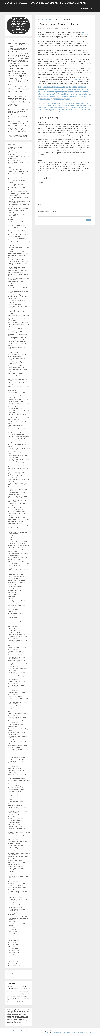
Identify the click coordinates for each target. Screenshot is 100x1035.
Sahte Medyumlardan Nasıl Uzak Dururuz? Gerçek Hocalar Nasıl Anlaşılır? (17, 311)
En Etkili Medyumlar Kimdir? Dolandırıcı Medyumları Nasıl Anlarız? (18, 170)
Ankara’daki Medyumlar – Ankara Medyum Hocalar (17, 718)
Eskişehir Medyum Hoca (15, 826)
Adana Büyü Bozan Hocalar (16, 759)
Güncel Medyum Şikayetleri (16, 506)
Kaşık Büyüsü (12, 615)
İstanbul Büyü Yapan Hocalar (16, 661)
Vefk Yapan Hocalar (13, 609)
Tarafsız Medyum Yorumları (16, 367)
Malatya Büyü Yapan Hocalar (16, 708)
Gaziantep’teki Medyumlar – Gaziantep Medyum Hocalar (16, 686)
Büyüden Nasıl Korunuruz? (15, 586)
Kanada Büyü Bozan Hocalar (16, 845)
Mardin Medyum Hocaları (15, 851)
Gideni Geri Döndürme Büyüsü (16, 582)
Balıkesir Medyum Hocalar (15, 866)
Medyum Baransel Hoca (15, 905)
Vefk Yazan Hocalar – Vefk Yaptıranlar (18, 436)
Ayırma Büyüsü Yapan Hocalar (16, 580)
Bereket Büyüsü (12, 584)
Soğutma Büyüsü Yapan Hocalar (17, 191)
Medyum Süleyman (13, 940)
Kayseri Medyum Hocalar (15, 860)
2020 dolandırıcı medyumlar (19, 993)
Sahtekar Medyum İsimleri (15, 373)
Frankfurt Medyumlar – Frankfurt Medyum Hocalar (17, 693)
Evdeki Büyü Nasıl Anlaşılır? (16, 521)
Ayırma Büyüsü (12, 620)
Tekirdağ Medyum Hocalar (15, 801)
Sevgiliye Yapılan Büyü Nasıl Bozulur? (18, 530)
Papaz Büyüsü (12, 611)
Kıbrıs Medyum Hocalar (14, 796)
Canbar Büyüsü (12, 617)
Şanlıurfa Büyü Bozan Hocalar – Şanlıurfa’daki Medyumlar (17, 804)
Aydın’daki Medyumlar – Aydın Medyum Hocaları (16, 838)
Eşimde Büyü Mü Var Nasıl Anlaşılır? (18, 463)
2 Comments (66, 28)
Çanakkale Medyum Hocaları (16, 789)
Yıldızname (11, 539)
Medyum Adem (12, 938)
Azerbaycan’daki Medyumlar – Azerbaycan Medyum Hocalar (16, 786)
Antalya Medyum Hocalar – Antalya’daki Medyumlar (16, 848)
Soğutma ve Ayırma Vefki (15, 603)
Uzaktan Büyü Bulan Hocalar (16, 251)
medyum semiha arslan (83, 109)
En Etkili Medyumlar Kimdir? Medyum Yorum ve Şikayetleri (18, 235)
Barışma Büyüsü (12, 390)
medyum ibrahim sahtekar (77, 105)
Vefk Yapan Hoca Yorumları (16, 304)
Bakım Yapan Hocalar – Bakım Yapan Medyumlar (18, 108)
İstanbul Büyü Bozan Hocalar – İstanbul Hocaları (17, 775)
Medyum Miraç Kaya (14, 965)
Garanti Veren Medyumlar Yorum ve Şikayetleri (18, 44)
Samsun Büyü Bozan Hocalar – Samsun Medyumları (17, 863)
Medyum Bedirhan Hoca (15, 907)
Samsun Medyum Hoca (14, 824)
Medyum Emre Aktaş (14, 952)
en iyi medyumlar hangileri (20, 989)
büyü (82, 32)
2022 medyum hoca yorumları (23, 998)
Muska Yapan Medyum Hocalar (17, 601)
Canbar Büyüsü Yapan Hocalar (16, 517)
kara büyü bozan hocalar (21, 1001)
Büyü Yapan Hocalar (14, 565)
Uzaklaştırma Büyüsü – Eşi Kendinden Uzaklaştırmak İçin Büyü (18, 194)
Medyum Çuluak (12, 963)
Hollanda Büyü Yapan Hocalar (16, 755)
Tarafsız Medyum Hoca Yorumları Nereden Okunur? (17, 456)
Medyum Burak (12, 931)
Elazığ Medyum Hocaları (15, 772)
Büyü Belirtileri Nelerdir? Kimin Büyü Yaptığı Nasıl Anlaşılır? (18, 297)
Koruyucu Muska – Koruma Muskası (18, 543)
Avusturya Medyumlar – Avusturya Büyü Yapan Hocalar (18, 663)
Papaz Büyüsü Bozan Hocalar (16, 151)
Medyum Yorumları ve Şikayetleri (17, 541)
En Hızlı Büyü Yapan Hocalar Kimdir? (18, 261)
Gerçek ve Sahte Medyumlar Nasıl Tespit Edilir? (16, 56)
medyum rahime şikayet (59, 109)
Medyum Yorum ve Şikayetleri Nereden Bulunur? (16, 267)
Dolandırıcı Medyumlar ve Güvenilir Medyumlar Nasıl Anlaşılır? (18, 400)
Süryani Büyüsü (12, 626)
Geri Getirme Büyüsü (14, 630)
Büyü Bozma (16, 53)
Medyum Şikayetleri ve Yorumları (17, 557)
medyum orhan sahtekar (79, 107)
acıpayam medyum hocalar (21, 999)
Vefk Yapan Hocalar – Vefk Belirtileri (18, 322)
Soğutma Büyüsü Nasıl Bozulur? (17, 439)
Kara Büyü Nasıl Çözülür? (15, 528)
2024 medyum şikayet (18, 988)
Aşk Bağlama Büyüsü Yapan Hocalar (18, 570)
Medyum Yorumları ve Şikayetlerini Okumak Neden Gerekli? (18, 497)
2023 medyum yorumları (18, 987)
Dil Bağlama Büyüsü (14, 568)
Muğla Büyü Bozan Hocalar (16, 791)
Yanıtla (39, 156)
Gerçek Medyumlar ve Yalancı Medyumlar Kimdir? (16, 476)
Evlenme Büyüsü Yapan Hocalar (17, 548)
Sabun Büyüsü (12, 599)
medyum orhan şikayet (44, 109)
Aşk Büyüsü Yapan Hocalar (15, 281)
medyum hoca (77, 79)
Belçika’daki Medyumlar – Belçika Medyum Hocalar (17, 811)
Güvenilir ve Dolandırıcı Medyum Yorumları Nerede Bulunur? (17, 407)
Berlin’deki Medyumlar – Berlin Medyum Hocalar (16, 682)
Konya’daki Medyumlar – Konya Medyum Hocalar (17, 678)
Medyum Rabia (12, 921)
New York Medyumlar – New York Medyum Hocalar (17, 689)
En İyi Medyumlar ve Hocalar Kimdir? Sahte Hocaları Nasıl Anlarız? (18, 418)
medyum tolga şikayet (11, 1003)
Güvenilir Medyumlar (57, 1032)
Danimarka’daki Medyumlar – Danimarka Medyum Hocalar (16, 762)
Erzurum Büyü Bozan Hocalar (16, 706)
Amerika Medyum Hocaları (15, 818)
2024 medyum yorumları (20, 996)
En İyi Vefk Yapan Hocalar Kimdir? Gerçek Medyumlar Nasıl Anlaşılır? (17, 340)
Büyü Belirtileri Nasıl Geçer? (16, 613)
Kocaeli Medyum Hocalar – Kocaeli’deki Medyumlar (16, 821)
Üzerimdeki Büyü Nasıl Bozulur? (17, 332)
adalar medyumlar (11, 999)
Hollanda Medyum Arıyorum (16, 753)
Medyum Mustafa (13, 927)
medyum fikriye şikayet (45, 105)
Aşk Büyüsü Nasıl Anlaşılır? (15, 523)
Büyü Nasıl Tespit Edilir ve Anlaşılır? (18, 511)
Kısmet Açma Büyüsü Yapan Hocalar (18, 563)
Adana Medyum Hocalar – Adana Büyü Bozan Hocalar (17, 892)
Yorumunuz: (41, 182)
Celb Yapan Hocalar (13, 572)
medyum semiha (71, 109)
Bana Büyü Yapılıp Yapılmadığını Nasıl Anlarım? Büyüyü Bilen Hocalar (18, 460)
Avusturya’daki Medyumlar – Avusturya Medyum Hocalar (16, 769)
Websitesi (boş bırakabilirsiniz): (47, 211)
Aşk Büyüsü (11, 596)
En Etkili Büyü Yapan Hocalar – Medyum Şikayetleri (16, 214)
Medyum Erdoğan (13, 942)
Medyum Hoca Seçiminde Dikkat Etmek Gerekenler (17, 532)
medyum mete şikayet (64, 107)
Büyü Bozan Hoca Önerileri (15, 365)
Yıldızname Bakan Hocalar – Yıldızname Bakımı (16, 351)
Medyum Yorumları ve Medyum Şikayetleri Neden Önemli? (17, 589)
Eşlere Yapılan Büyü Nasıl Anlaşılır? (18, 526)
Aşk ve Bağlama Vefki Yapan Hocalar (18, 519)
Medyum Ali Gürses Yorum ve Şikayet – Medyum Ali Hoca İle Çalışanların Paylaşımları (18, 918)
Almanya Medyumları (14, 727)
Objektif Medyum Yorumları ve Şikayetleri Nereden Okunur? (16, 473)
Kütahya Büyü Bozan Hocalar (16, 778)
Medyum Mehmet (13, 961)
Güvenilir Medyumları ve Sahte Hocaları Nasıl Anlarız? (16, 493)
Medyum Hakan (12, 936)
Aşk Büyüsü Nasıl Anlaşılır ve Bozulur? (19, 253)
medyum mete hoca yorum (50, 107)
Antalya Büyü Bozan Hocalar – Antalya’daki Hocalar (17, 913)
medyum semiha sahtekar (45, 111)
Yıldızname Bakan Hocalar (15, 632)
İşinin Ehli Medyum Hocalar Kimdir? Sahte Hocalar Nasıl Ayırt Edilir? (18, 271)
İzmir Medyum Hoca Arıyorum (16, 634)
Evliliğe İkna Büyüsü (13, 628)
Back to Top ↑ (91, 1032)
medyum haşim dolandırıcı (19, 994)
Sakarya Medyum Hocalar (15, 874)
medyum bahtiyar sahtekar (65, 103)
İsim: (39, 197)
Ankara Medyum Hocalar (15, 696)
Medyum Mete (12, 946)
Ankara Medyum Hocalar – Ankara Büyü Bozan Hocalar (18, 746)
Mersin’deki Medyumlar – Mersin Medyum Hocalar (17, 648)
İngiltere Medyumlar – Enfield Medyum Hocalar (16, 673)
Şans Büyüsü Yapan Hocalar (16, 561)
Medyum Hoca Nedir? (14, 160)
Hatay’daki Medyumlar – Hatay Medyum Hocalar (17, 657)
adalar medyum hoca (12, 986)
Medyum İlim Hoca (13, 944)
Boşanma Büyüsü (13, 487)
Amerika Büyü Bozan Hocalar (16, 883)
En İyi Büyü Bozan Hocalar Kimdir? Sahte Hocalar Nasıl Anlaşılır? (18, 484)
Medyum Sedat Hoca (14, 948)
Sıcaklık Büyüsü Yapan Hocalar (16, 605)
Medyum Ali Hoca (13, 957)
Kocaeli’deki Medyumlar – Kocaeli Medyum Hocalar (17, 637)
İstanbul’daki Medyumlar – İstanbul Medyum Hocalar (18, 699)
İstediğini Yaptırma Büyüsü (15, 295)
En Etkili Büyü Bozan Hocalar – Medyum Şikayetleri (17, 185)
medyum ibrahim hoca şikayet (60, 105)
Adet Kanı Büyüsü (13, 624)
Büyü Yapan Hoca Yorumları (16, 432)
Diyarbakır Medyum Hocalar (16, 885)
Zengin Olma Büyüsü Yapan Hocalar (18, 545)
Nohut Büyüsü (12, 592)
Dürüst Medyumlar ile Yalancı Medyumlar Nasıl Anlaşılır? (16, 508)
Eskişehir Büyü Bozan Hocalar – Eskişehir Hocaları (17, 909)
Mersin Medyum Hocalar (15, 794)
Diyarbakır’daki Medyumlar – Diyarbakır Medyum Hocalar (16, 652)
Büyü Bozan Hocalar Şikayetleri (17, 225)
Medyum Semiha (13, 955)
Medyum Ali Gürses (16, 115)
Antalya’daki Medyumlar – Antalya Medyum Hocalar (17, 702)
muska (89, 32)
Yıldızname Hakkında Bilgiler (16, 622)
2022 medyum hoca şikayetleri (20, 991)
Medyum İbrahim (13, 903)
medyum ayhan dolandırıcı (49, 103)
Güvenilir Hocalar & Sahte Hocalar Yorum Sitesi (17, 76)
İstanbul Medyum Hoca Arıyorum (17, 676)
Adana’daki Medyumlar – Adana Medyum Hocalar (17, 733)
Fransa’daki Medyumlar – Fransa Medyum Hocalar (17, 721)
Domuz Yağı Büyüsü (14, 594)
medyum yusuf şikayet (60, 111)
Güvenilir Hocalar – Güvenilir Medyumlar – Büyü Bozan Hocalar (45, 3)
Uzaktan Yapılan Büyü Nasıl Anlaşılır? (18, 338)
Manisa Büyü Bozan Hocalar (16, 872)
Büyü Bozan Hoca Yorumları (16, 259)
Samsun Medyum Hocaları (15, 655)
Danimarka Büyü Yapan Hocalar (17, 895)
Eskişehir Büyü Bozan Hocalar (16, 757)
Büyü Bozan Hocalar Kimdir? (16, 434)
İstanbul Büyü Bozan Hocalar (16, 666)
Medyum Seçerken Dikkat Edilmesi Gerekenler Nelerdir (18, 554)
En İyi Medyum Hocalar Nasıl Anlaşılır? (19, 242)
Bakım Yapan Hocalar (14, 578)
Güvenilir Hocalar (86, 8)
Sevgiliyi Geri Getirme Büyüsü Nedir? (18, 208)
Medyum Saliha (12, 929)
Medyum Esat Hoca (13, 950)
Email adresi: (41, 204)
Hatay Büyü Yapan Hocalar (15, 724)
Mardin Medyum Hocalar (15, 897)
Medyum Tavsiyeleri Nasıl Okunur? (18, 576)
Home (42, 19)
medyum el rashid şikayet (80, 103)
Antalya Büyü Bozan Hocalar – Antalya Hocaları (17, 869)
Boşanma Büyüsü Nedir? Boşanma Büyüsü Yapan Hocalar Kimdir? (18, 355)
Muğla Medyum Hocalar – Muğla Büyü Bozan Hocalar (17, 842)
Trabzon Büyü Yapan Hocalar (16, 836)
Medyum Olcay (12, 934)
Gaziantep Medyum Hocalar (16, 784)
